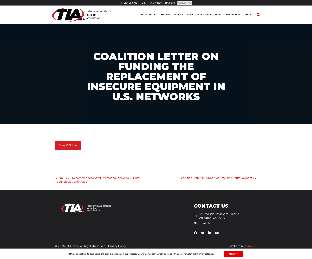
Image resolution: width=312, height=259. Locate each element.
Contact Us (184, 2)
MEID (142, 2)
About (248, 14)
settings (209, 254)
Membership (233, 14)
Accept (233, 254)
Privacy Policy (117, 246)
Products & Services (172, 14)
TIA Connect (155, 2)
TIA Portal (170, 2)
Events (219, 14)
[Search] (257, 14)
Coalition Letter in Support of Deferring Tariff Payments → (219, 178)
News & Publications (199, 14)
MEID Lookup (129, 2)
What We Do (148, 14)
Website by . (243, 246)
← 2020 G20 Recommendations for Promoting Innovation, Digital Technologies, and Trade (97, 179)
